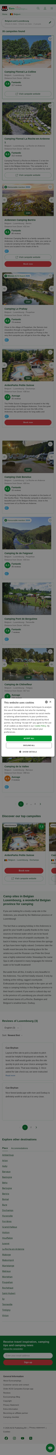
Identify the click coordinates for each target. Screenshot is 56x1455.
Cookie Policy (40, 726)
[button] (28, 751)
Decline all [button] (29, 745)
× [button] (50, 702)
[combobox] (46, 702)
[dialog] (28, 727)
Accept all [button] (29, 738)
